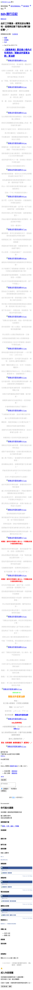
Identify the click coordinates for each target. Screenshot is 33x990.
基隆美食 (14, 773)
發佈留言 (3, 791)
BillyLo (3, 756)
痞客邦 (12, 766)
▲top (2, 776)
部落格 (6, 40)
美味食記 (14, 771)
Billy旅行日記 (9, 14)
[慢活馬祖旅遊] (5, 901)
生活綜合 (15, 34)
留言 (16, 766)
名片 (5, 42)
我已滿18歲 (4, 986)
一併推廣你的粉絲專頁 (11, 923)
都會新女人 (3, 923)
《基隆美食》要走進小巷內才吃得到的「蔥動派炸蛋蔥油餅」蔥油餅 (18, 52)
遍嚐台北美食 (13, 915)
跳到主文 (3, 19)
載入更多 (3, 780)
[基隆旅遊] (4, 873)
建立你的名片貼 (4, 859)
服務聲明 (19, 965)
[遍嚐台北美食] (5, 915)
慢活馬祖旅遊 (13, 901)
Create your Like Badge (27, 875)
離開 (10, 986)
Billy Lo (2, 856)
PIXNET (8, 963)
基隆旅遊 (10, 873)
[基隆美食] (4, 887)
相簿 (5, 38)
